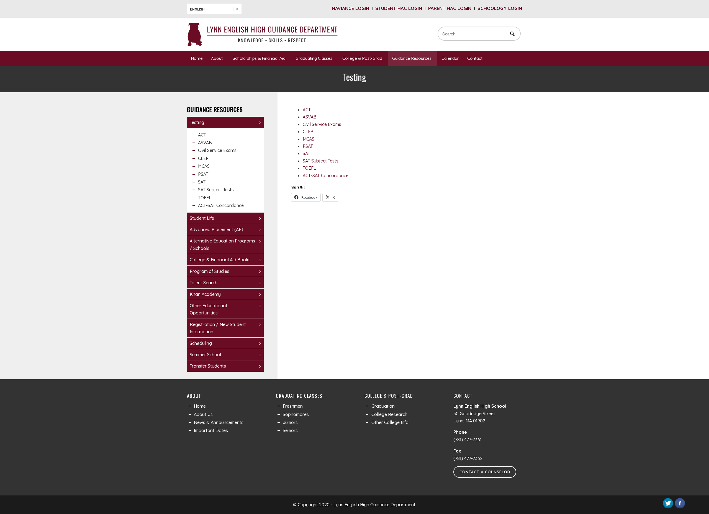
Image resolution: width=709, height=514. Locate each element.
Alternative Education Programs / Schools (222, 244)
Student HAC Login (398, 8)
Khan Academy (205, 294)
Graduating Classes (314, 58)
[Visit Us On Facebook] (680, 507)
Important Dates (211, 430)
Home (197, 58)
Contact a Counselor (484, 471)
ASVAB (310, 117)
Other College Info (390, 422)
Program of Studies (209, 271)
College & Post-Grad (362, 58)
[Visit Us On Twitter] (668, 507)
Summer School (205, 354)
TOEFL (309, 168)
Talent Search (203, 282)
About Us (203, 414)
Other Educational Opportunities (208, 309)
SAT (306, 153)
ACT (307, 109)
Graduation (383, 406)
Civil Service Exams (322, 124)
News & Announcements (218, 422)
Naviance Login (350, 8)
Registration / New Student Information (218, 328)
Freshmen (293, 406)
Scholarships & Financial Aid (259, 58)
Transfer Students (208, 366)
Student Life (202, 218)
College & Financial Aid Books (220, 259)
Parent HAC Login (449, 8)
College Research (389, 414)
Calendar (450, 58)
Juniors (290, 422)
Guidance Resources (411, 58)
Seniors (290, 430)
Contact (474, 58)
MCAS (308, 139)
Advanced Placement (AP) (216, 229)
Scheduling (201, 343)
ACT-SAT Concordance (325, 175)
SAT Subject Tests (320, 161)
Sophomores (296, 414)
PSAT (308, 146)
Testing (197, 122)
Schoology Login (499, 8)
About (217, 58)
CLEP (308, 131)
